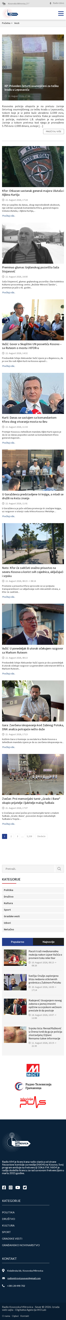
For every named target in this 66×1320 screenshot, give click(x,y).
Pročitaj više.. (8, 215)
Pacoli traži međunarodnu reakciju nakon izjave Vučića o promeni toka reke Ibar (45, 954)
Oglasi (15, 1315)
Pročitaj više (53, 131)
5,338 (29, 836)
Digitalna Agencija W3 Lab (30, 1309)
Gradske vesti (12, 916)
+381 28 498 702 (16, 1285)
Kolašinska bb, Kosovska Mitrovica (25, 1270)
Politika (8, 890)
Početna (7, 23)
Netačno (9, 929)
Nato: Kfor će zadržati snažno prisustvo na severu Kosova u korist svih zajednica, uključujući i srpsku (32, 572)
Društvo (9, 896)
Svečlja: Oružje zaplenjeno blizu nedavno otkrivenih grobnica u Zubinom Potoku (45, 979)
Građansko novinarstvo (21, 1245)
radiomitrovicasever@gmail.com (24, 1278)
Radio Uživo (58, 3)
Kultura (8, 903)
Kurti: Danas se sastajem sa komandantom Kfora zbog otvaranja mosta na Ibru (29, 420)
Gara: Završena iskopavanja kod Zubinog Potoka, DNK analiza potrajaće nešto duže (33, 727)
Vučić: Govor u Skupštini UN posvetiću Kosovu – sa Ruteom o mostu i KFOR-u (32, 346)
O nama (6, 1315)
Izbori (7, 922)
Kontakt (24, 1315)
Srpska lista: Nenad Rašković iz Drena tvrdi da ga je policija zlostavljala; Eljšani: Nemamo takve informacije (45, 1033)
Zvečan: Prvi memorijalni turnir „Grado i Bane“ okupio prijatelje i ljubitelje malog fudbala (31, 801)
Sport (7, 909)
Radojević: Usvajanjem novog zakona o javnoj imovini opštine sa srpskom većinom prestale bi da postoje (45, 1005)
